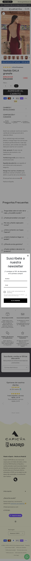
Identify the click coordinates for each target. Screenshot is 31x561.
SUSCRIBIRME (15, 300)
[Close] (28, 256)
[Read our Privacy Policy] (26, 295)
